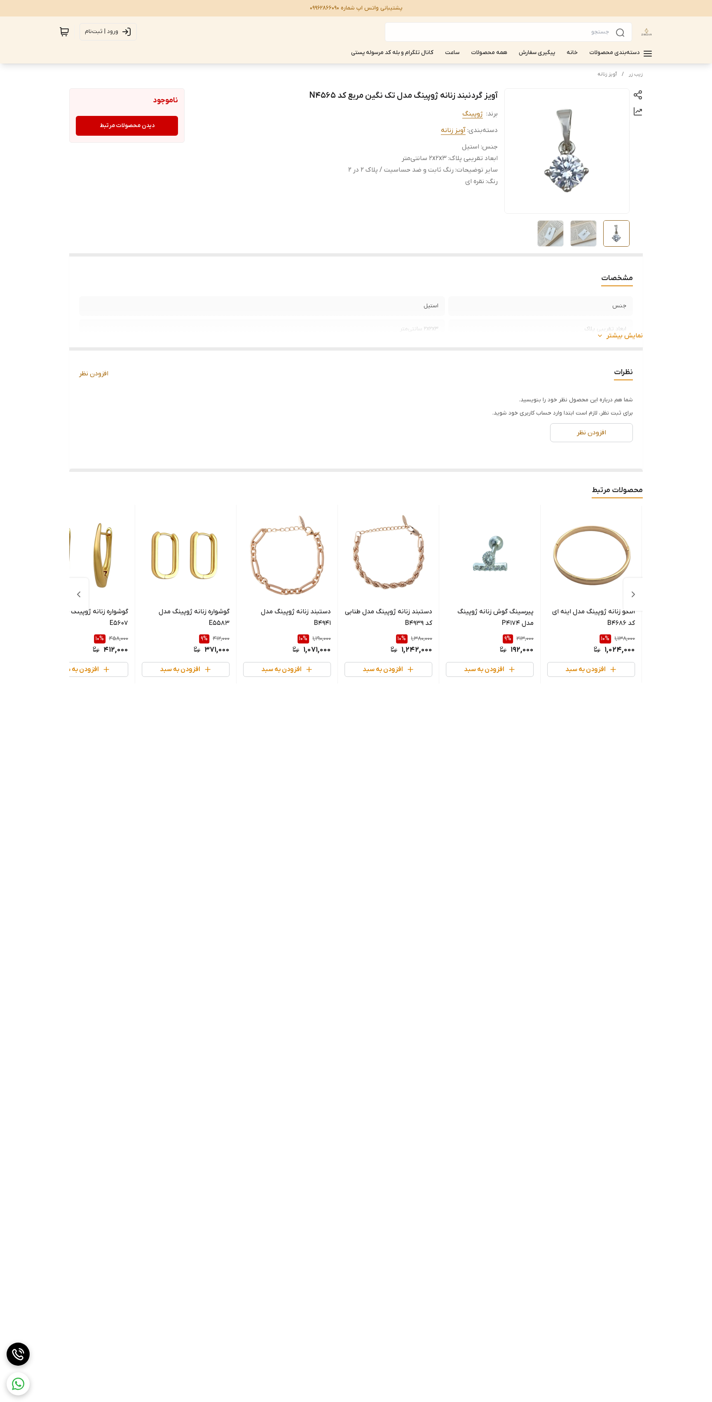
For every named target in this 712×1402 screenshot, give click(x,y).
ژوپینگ (472, 114)
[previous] (633, 594)
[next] (79, 594)
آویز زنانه (607, 74)
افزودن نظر (93, 374)
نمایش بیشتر (625, 336)
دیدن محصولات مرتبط (127, 126)
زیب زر (636, 74)
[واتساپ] (18, 1383)
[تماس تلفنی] (18, 1354)
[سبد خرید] (64, 32)
